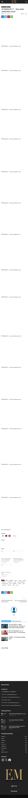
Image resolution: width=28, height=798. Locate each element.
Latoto (9, 699)
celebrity (24, 580)
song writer (4, 585)
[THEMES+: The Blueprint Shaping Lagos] (4, 638)
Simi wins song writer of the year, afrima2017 (21, 601)
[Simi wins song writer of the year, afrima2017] (6, 553)
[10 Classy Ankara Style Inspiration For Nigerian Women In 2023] (4, 728)
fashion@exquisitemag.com (13, 702)
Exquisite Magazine (21, 581)
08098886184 (6, 691)
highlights (14, 583)
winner (13, 585)
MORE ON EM (7, 4)
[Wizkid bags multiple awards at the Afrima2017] (18, 553)
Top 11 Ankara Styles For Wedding (16, 720)
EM (3, 13)
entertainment (10, 581)
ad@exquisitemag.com (16, 705)
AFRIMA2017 (11, 580)
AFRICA (6, 580)
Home (2, 4)
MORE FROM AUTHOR (16, 621)
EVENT (15, 581)
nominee (19, 583)
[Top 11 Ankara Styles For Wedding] (4, 721)
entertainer (4, 581)
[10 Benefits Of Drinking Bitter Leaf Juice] (4, 715)
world (17, 585)
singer (23, 583)
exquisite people (5, 583)
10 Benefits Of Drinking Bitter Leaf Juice (17, 713)
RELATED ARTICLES (6, 621)
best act (19, 580)
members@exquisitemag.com (13, 697)
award (16, 580)
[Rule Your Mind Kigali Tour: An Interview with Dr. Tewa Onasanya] (4, 632)
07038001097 (13, 691)
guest (10, 583)
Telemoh (9, 585)
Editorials (12, 4)
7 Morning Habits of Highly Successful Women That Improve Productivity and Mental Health (16, 626)
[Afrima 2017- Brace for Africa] (6, 567)
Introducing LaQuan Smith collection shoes (6, 601)
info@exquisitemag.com (12, 694)
